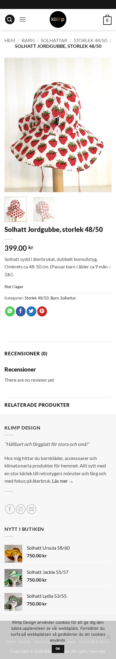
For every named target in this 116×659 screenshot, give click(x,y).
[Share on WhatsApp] (10, 311)
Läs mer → (62, 481)
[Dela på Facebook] (21, 311)
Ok (58, 649)
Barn (28, 40)
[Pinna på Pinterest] (42, 311)
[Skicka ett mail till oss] (31, 509)
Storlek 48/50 (90, 40)
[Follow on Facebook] (10, 509)
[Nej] (108, 638)
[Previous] (14, 124)
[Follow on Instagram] (21, 509)
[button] (10, 20)
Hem (9, 40)
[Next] (102, 124)
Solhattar (54, 40)
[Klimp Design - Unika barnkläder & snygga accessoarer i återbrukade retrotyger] (58, 19)
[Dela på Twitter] (31, 311)
